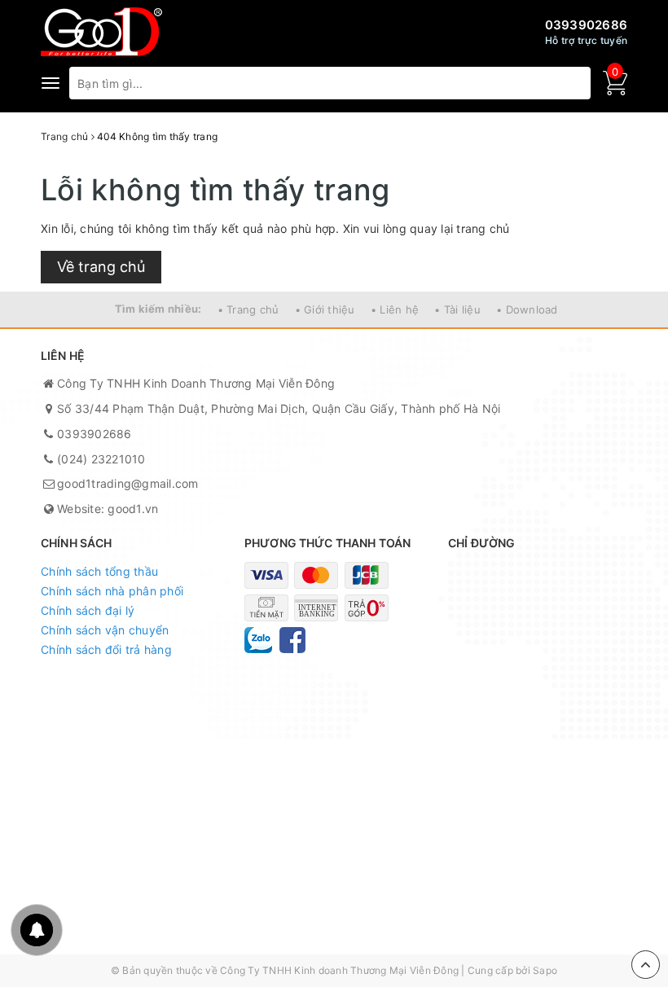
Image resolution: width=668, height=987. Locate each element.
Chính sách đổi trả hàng (106, 649)
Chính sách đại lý (87, 610)
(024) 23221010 (101, 459)
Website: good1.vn (107, 508)
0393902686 (586, 25)
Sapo (545, 970)
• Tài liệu (457, 309)
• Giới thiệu (325, 309)
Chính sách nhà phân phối (112, 591)
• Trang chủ (248, 309)
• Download (527, 309)
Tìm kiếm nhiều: (158, 308)
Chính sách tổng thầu (99, 571)
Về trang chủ (101, 266)
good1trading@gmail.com (128, 483)
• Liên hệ (395, 309)
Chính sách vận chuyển (105, 630)
